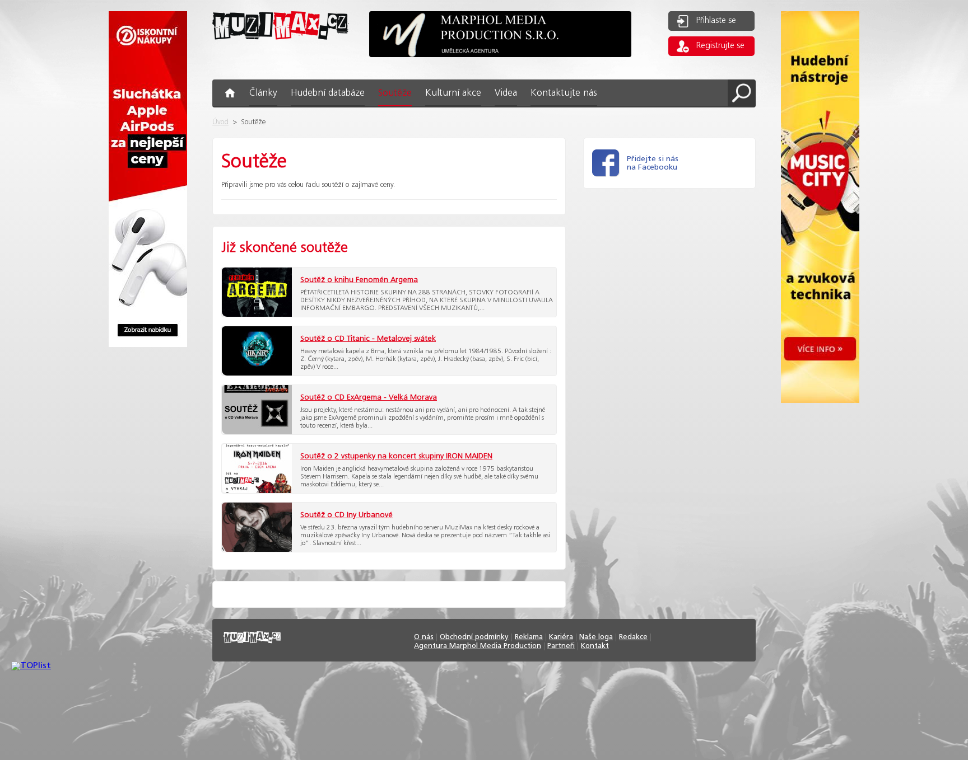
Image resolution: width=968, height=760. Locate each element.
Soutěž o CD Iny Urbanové (346, 515)
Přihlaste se (716, 21)
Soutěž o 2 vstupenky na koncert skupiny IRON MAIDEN (396, 456)
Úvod (220, 122)
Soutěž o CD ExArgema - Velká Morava (368, 397)
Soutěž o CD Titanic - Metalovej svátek (368, 339)
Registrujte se (720, 46)
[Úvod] (280, 48)
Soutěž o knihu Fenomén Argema (359, 280)
